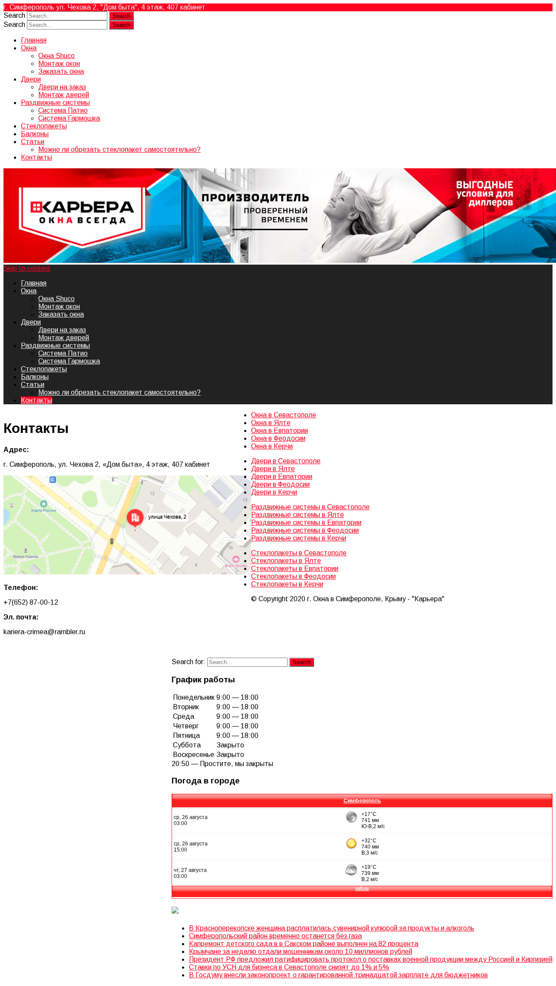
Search (14, 15)
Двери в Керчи (274, 492)
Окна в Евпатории (279, 430)
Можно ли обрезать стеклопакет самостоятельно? (119, 149)
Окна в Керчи (272, 446)
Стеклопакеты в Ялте (286, 560)
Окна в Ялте (271, 422)
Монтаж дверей (63, 94)
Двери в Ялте (273, 468)
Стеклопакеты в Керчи (287, 584)
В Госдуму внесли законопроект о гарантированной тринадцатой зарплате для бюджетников (338, 975)
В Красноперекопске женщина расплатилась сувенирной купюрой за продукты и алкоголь (331, 928)
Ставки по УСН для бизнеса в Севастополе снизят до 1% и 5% (289, 967)
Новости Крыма (229, 911)
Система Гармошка (69, 118)
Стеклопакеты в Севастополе (299, 553)
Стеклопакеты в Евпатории (294, 568)
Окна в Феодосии (278, 438)
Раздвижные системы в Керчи (298, 538)
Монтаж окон (59, 63)
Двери (31, 79)
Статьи (32, 141)
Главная (33, 40)
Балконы (35, 134)
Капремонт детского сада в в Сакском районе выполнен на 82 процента (303, 943)
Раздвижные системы (55, 102)
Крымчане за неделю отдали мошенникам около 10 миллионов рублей (300, 951)
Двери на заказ (62, 87)
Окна (28, 48)
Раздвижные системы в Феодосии (305, 530)
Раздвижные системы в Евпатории (306, 522)
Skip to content (26, 268)
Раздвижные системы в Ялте (297, 514)
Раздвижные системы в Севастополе (310, 507)
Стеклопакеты (44, 126)
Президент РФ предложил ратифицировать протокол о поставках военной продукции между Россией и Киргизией (371, 959)
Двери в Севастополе (286, 461)
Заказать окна (61, 71)
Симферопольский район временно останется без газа (275, 936)
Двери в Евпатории (281, 476)
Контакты (36, 157)
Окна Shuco (56, 55)
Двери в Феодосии (280, 484)
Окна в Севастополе (283, 415)
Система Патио (63, 110)
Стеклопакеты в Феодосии (293, 576)
